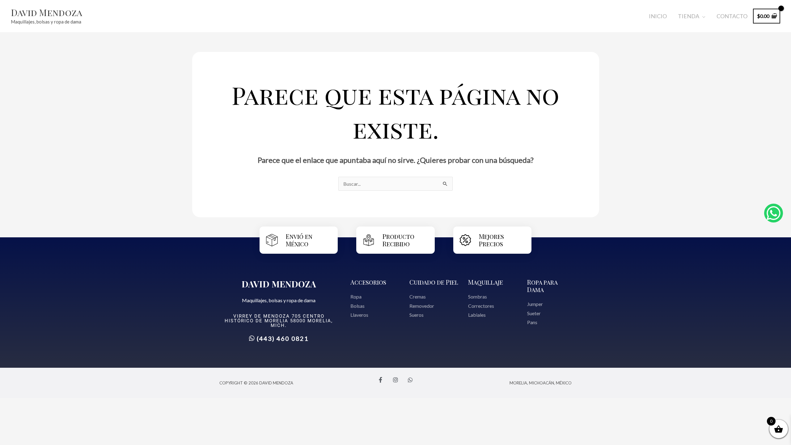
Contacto (732, 16)
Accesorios (368, 282)
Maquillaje (485, 282)
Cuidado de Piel (433, 282)
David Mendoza (46, 12)
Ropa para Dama (542, 286)
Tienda (688, 16)
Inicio (658, 16)
